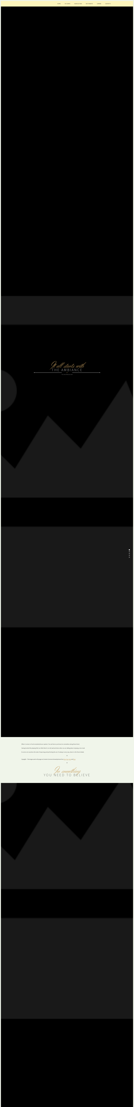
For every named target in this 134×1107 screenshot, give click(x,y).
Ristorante (89, 3)
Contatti (108, 3)
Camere (99, 3)
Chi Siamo (67, 3)
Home (59, 3)
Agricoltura (78, 3)
